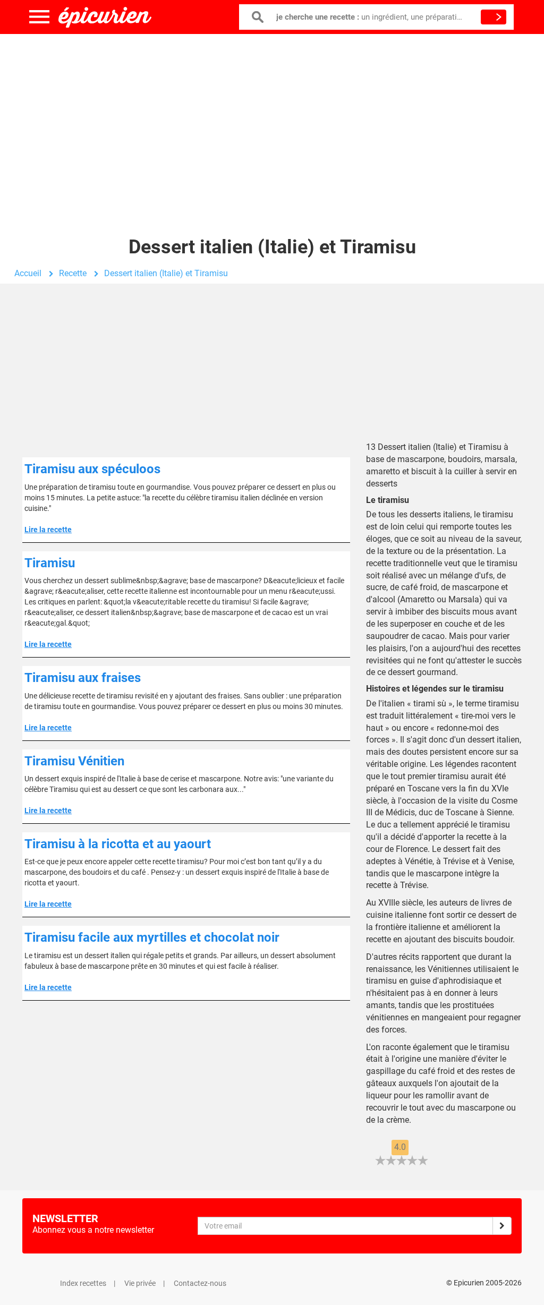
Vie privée (140, 1283)
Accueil (27, 273)
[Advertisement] (272, 119)
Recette (73, 273)
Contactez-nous (200, 1283)
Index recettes (83, 1283)
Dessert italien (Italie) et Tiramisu (166, 273)
